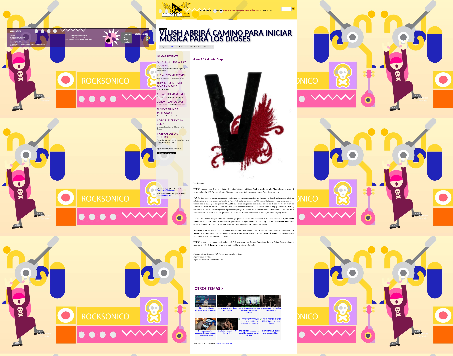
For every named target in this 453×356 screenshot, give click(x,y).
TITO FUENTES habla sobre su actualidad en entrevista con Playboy (249, 333)
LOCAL (170, 47)
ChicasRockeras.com (164, 195)
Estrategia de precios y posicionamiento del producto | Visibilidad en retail (205, 333)
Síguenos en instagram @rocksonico (169, 149)
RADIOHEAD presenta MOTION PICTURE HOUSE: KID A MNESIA (249, 310)
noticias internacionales (224, 343)
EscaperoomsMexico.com (166, 190)
